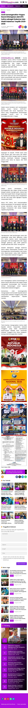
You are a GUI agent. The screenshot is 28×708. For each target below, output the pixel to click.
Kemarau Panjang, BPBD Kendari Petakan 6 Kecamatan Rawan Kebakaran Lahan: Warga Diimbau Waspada (21, 507)
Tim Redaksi (3, 26)
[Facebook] (17, 477)
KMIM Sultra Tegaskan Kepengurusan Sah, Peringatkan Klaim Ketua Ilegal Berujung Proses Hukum (16, 646)
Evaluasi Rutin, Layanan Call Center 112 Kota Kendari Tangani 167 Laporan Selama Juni (17, 657)
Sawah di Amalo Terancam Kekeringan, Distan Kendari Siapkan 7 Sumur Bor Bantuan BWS (6, 522)
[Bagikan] (25, 27)
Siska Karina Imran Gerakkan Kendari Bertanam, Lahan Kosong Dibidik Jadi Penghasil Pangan (6, 507)
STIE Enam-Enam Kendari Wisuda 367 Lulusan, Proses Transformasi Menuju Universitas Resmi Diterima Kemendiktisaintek (15, 663)
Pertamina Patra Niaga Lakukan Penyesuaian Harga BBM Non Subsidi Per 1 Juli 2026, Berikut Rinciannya (16, 669)
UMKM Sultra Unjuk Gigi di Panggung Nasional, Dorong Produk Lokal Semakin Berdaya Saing (20, 493)
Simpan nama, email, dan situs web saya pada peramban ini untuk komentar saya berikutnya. (14, 558)
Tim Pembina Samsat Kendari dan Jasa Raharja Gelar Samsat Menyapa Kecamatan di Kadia (7, 493)
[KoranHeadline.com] (9, 2)
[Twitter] (19, 477)
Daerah (3, 12)
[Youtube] (8, 699)
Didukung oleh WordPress (8, 704)
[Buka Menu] (23, 2)
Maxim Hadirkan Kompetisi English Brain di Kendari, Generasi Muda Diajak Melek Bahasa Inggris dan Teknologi (21, 522)
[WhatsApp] (25, 477)
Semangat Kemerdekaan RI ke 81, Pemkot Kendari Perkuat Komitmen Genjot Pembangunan (16, 680)
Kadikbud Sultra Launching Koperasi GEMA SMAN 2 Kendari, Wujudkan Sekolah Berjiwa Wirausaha (16, 652)
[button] (21, 2)
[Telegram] (22, 477)
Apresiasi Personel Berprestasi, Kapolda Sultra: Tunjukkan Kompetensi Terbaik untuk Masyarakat (16, 674)
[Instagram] (5, 699)
